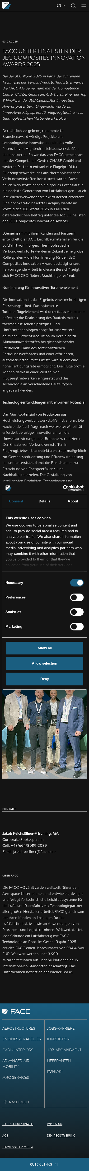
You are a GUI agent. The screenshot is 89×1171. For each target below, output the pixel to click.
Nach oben (19, 1102)
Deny (44, 679)
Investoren (58, 1038)
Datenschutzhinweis (17, 1124)
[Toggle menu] (84, 5)
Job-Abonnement (64, 1049)
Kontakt (55, 1071)
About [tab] (73, 501)
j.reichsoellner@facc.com (34, 851)
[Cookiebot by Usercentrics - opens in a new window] (63, 488)
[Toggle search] (73, 5)
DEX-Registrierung (61, 1135)
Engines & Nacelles (21, 1038)
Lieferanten (59, 1060)
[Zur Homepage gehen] (6, 5)
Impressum (54, 1124)
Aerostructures (18, 1028)
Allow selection (44, 663)
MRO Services (15, 1077)
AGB (5, 1135)
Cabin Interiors (17, 1049)
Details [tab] (44, 501)
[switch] (77, 597)
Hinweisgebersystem (17, 1147)
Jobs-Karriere (61, 1028)
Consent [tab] (16, 501)
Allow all (44, 648)
